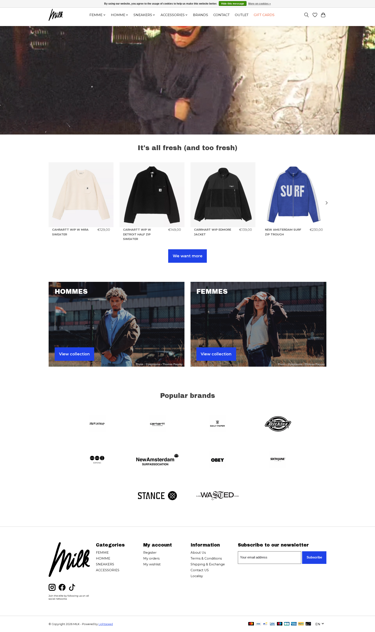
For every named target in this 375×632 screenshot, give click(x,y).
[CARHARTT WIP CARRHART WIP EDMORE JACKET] (223, 194)
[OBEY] (218, 460)
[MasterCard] (251, 624)
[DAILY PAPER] (218, 424)
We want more (187, 256)
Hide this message (232, 3)
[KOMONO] (97, 460)
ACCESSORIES (107, 570)
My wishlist (152, 564)
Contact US (200, 570)
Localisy (197, 576)
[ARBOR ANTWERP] (97, 424)
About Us (198, 553)
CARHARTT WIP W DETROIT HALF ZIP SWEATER (137, 234)
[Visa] (258, 624)
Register (149, 553)
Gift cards (264, 15)
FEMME (102, 553)
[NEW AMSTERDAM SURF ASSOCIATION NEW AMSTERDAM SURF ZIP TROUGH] (294, 194)
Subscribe (314, 557)
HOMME (103, 558)
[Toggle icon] (306, 15)
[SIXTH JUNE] (278, 460)
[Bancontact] (265, 624)
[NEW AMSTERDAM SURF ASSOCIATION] (157, 460)
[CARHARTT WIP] (157, 424)
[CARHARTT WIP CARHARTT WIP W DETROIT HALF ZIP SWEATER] (152, 194)
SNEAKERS (105, 564)
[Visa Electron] (272, 624)
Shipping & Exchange (208, 564)
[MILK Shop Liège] (56, 15)
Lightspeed (106, 624)
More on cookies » (259, 3)
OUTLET (241, 15)
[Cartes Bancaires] (286, 624)
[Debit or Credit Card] (308, 624)
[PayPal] (301, 624)
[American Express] (294, 624)
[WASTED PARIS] (218, 496)
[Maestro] (280, 624)
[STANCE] (157, 496)
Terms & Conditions (206, 558)
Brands (200, 15)
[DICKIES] (278, 424)
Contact (221, 15)
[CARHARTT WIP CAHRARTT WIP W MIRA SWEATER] (81, 194)
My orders (151, 558)
